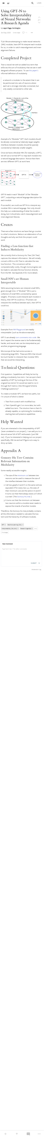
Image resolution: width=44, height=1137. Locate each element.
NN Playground (19, 329)
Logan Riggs (7, 28)
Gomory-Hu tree (23, 496)
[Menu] (3, 3)
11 (26, 32)
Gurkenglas (16, 28)
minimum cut (22, 475)
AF (8, 3)
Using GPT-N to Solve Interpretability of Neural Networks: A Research (16, 17)
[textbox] (21, 551)
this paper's (33, 70)
